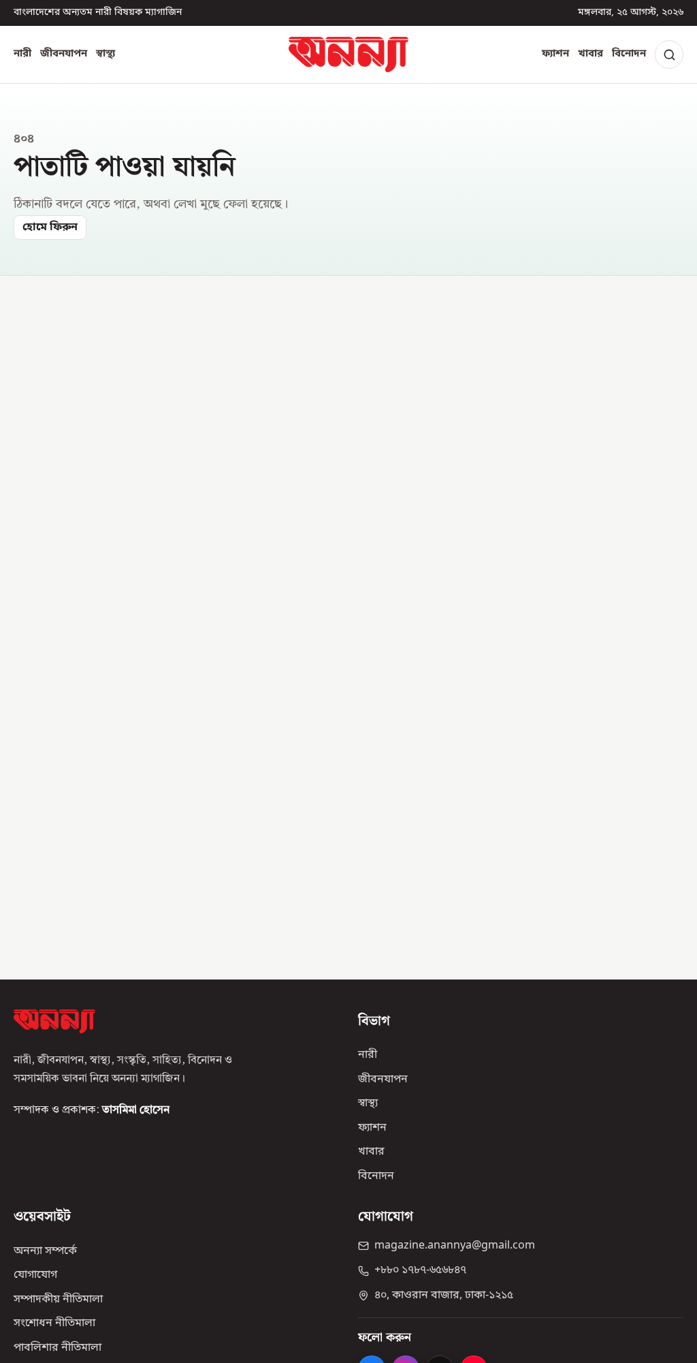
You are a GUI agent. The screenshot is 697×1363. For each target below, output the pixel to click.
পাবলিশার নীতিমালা (57, 1348)
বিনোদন (629, 54)
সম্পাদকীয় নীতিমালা (58, 1299)
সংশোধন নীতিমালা (54, 1323)
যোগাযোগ (35, 1275)
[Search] (669, 54)
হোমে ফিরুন (50, 227)
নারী (22, 54)
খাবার (590, 54)
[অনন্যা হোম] (348, 54)
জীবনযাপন (63, 54)
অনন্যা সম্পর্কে (45, 1251)
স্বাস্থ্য (105, 54)
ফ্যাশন (555, 54)
